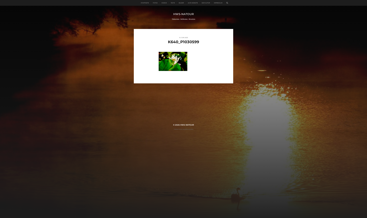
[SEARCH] (227, 3)
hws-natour (183, 14)
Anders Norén (187, 129)
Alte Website (193, 3)
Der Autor (206, 3)
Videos (164, 3)
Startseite (145, 3)
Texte (173, 3)
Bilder (181, 3)
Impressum (218, 3)
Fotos (155, 3)
